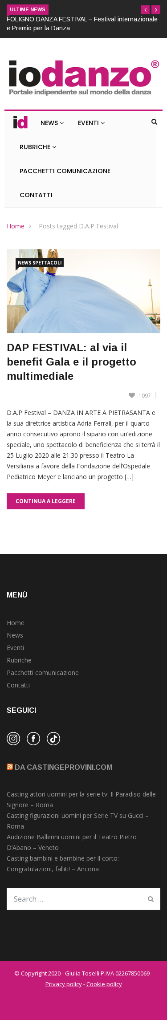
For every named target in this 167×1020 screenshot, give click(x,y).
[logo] (83, 96)
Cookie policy (104, 984)
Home (15, 226)
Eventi (89, 122)
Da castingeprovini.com (63, 767)
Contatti (36, 195)
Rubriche (36, 146)
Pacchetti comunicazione (43, 672)
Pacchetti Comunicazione (65, 171)
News (50, 122)
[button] (145, 9)
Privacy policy (63, 984)
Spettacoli (47, 263)
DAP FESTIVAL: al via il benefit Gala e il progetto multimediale (71, 361)
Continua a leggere (46, 501)
